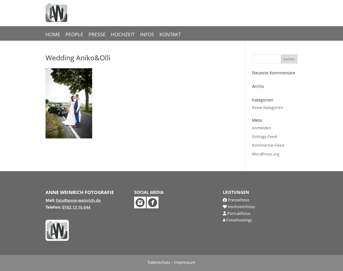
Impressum (184, 262)
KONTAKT (170, 35)
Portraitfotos (238, 213)
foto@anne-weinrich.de (78, 200)
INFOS (147, 35)
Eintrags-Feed (264, 136)
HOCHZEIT (123, 35)
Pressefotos (238, 199)
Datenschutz (159, 262)
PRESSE (97, 35)
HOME (53, 35)
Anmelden (261, 127)
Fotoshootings (238, 220)
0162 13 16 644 (76, 207)
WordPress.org (265, 154)
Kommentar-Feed (268, 145)
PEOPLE (74, 35)
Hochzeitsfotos (241, 206)
